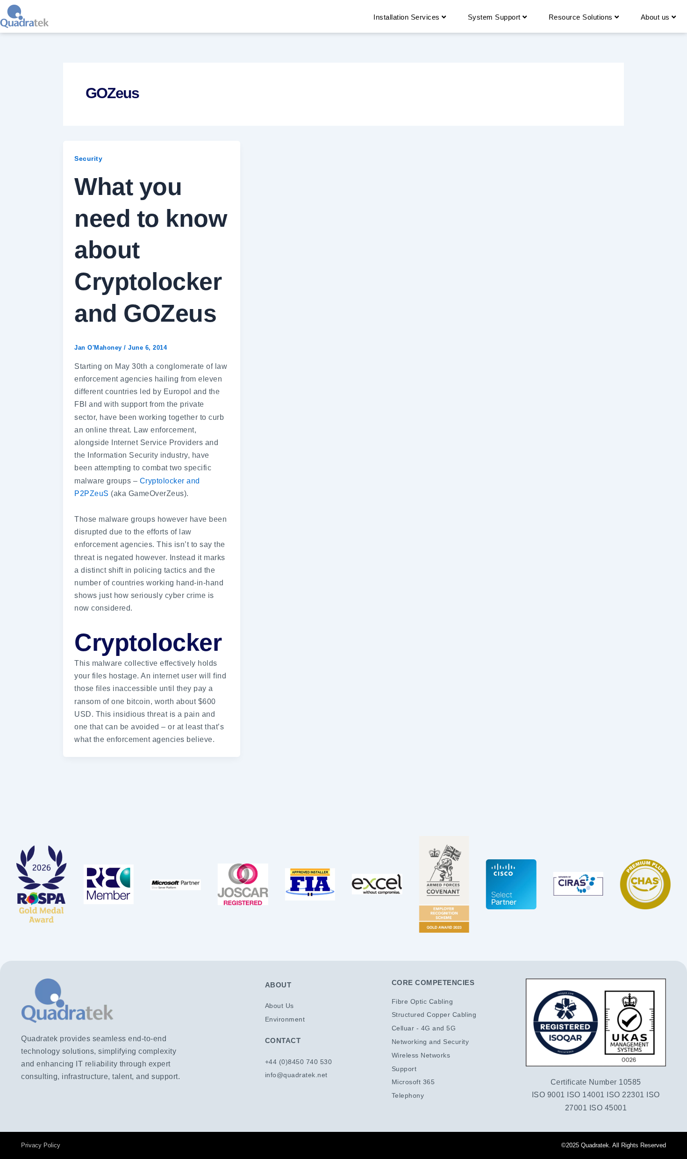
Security (88, 158)
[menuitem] (409, 17)
